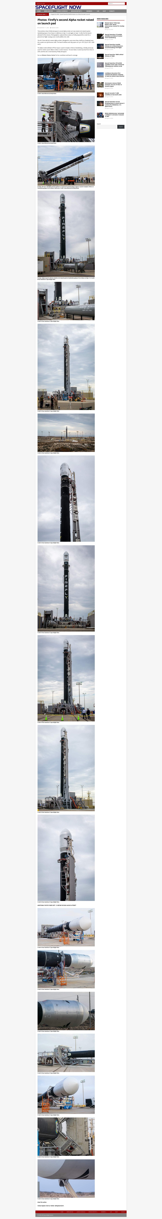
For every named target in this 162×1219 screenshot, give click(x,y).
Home (39, 11)
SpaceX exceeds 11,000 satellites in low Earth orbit (113, 93)
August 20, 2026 (109, 68)
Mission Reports (76, 11)
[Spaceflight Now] (58, 8)
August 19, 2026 (109, 78)
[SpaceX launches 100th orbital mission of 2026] (100, 56)
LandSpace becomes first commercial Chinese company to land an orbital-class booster (114, 74)
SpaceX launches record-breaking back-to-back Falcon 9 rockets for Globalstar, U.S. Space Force (114, 104)
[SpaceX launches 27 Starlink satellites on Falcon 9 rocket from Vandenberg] (100, 36)
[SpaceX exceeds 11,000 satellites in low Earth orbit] (100, 94)
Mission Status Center (48, 55)
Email (39, 1202)
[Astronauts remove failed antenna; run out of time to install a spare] (100, 84)
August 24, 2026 (109, 49)
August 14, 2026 (109, 118)
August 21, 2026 (109, 58)
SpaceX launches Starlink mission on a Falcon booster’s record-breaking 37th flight (114, 46)
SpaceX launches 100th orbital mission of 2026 (114, 55)
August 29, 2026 (109, 29)
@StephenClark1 (59, 1206)
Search (99, 124)
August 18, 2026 (109, 88)
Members (89, 11)
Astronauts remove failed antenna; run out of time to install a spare (113, 84)
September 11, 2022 (44, 27)
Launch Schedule (62, 11)
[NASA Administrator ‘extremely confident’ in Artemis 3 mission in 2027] (100, 115)
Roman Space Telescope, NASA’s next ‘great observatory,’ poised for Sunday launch (114, 25)
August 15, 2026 (109, 108)
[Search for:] (116, 3)
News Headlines (102, 19)
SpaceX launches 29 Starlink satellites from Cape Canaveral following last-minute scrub (114, 64)
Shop (104, 11)
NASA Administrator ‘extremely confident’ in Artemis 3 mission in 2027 (114, 114)
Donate (111, 11)
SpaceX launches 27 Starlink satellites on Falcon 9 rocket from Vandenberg (113, 36)
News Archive (48, 11)
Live (98, 11)
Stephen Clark (54, 27)
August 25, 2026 (109, 39)
